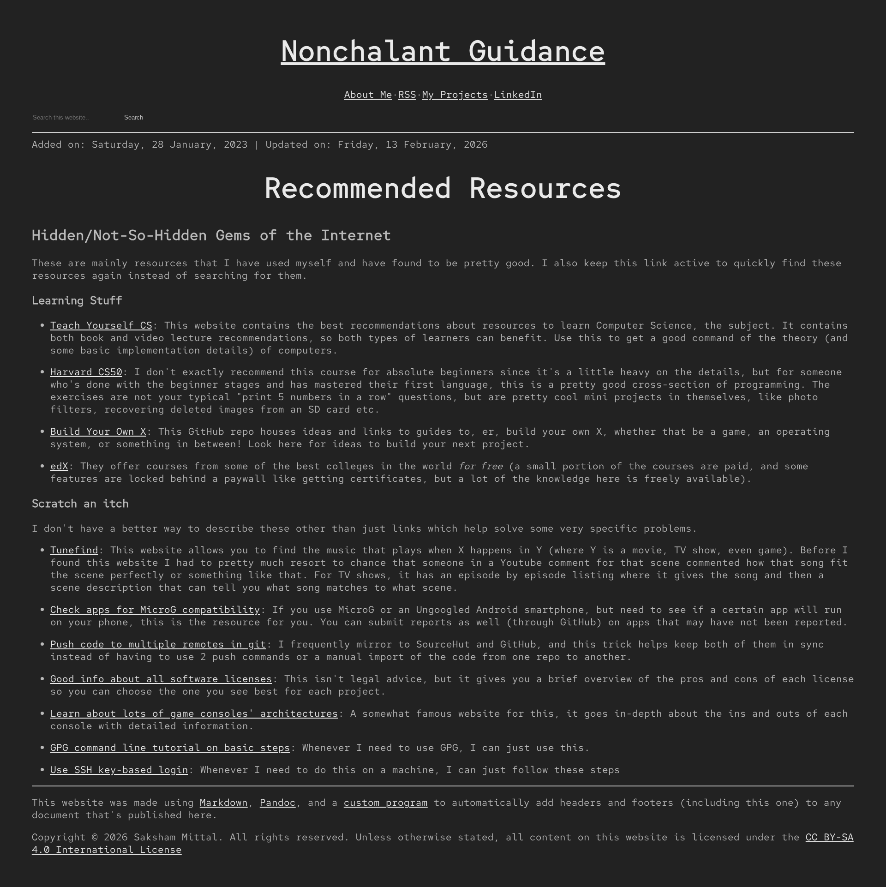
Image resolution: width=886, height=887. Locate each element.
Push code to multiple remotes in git (158, 644)
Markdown (224, 802)
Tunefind (74, 550)
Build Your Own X (98, 431)
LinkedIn (518, 94)
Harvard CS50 (86, 372)
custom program (386, 802)
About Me (368, 94)
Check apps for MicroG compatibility (155, 609)
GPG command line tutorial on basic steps (170, 747)
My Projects (455, 94)
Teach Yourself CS (101, 325)
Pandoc (278, 802)
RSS (407, 94)
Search (133, 117)
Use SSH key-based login (119, 769)
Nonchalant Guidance (443, 50)
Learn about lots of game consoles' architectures (194, 713)
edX (59, 466)
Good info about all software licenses (161, 678)
